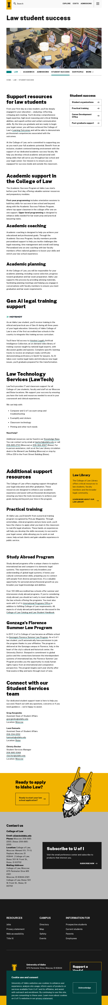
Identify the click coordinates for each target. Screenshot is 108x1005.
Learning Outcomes (21, 130)
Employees (71, 938)
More (90, 72)
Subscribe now (87, 863)
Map (42, 929)
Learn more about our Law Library (83, 500)
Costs (76, 4)
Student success (60, 72)
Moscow (19, 722)
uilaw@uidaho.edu (22, 836)
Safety (43, 934)
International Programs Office (36, 603)
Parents (70, 934)
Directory (44, 924)
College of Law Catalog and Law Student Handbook (30, 612)
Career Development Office (82, 115)
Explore (67, 4)
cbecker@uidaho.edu (15, 756)
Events (43, 938)
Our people (78, 72)
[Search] (15, 3)
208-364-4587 (40, 445)
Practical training (80, 108)
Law (16, 72)
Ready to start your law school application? (30, 799)
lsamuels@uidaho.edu (16, 737)
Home (8, 80)
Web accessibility (15, 934)
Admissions (86, 4)
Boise (18, 740)
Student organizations (83, 102)
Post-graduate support (83, 123)
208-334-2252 (13, 734)
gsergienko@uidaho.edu (17, 719)
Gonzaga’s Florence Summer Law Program (28, 637)
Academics (28, 72)
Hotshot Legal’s (37, 340)
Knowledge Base (51, 439)
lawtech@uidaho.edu (44, 442)
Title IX (10, 938)
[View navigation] (97, 3)
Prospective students (76, 924)
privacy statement (44, 998)
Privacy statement (15, 929)
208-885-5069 (13, 752)
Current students (74, 929)
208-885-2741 (13, 445)
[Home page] (8, 4)
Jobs (8, 924)
